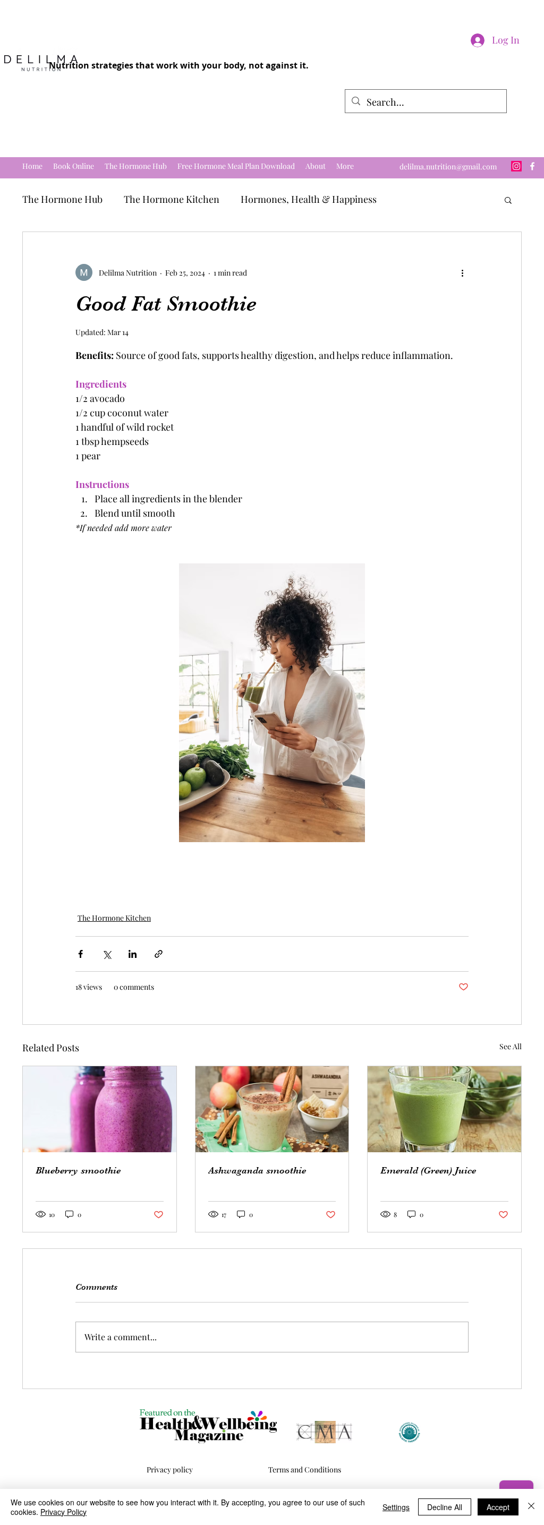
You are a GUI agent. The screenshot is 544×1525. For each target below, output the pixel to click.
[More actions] (462, 272)
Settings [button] (396, 1507)
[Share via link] (159, 954)
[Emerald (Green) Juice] (444, 1109)
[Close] (531, 1507)
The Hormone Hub (62, 199)
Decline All (444, 1507)
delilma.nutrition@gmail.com (448, 166)
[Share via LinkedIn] (133, 954)
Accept (498, 1507)
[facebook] (532, 166)
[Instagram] (516, 166)
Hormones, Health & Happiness (309, 199)
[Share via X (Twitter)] (106, 954)
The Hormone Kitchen (171, 199)
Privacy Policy (63, 1511)
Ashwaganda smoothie (257, 1170)
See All (510, 1046)
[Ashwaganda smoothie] (272, 1109)
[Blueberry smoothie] (99, 1109)
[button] (508, 199)
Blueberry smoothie (78, 1170)
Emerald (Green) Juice (428, 1170)
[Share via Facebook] (80, 954)
